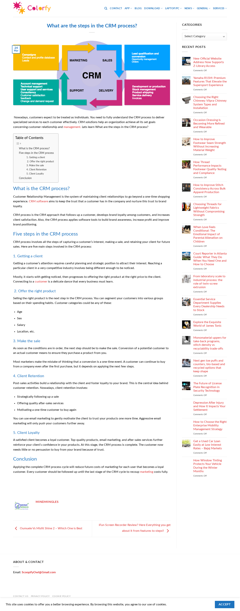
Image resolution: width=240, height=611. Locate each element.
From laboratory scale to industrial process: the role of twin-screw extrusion (209, 282)
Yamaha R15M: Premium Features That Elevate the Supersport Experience (210, 81)
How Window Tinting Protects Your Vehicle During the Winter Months (207, 466)
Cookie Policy (61, 596)
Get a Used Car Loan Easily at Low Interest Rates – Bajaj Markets (207, 445)
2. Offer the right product (40, 161)
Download (152, 8)
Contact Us (20, 596)
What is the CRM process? (34, 148)
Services (218, 8)
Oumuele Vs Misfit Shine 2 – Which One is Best (50, 528)
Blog (138, 8)
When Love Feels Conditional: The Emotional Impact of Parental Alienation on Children (208, 234)
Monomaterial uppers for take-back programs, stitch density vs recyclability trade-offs (209, 343)
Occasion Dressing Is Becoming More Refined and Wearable (209, 124)
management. (72, 126)
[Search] (105, 8)
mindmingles (47, 501)
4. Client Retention (36, 169)
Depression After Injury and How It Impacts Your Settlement (209, 406)
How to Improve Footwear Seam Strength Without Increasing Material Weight (209, 145)
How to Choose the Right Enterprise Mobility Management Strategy (210, 425)
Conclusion (25, 178)
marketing (146, 471)
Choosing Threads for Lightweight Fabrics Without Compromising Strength (208, 210)
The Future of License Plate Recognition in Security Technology (207, 387)
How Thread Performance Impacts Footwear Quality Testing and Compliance (209, 167)
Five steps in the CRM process (37, 153)
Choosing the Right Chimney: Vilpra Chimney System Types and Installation (209, 103)
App (127, 8)
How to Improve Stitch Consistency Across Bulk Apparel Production (209, 189)
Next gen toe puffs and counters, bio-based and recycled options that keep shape (209, 366)
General (202, 8)
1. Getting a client (35, 157)
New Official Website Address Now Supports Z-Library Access (208, 62)
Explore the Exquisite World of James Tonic (207, 324)
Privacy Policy (40, 596)
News (188, 8)
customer (41, 281)
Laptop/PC (172, 8)
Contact (116, 8)
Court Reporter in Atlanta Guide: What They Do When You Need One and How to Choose (210, 259)
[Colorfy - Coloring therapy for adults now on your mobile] (32, 8)
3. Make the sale (35, 165)
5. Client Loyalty (35, 174)
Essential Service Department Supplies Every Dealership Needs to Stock (208, 305)
